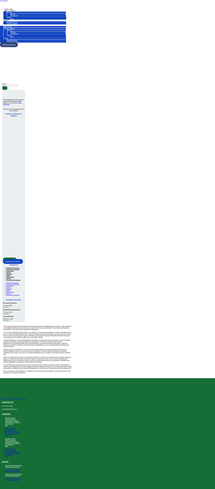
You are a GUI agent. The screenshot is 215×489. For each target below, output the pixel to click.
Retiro (8, 275)
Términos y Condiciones (12, 467)
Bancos (9, 12)
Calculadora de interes (12, 421)
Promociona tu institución (12, 422)
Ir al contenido (4, 0)
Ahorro (8, 272)
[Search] (4, 88)
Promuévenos (9, 424)
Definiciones (10, 277)
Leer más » (6, 307)
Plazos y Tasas (8, 9)
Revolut (13, 14)
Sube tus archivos (10, 419)
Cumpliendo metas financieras (11, 309)
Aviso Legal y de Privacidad (13, 465)
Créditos (6, 20)
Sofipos (9, 17)
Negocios (9, 274)
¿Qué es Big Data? (8, 316)
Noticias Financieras (12, 268)
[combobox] (10, 85)
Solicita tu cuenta (10, 418)
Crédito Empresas (12, 23)
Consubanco (14, 15)
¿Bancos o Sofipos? (9, 10)
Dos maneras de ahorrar (10, 303)
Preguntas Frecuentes (13, 280)
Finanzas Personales (13, 269)
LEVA (12, 18)
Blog (6, 425)
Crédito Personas (12, 22)
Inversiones (10, 271)
